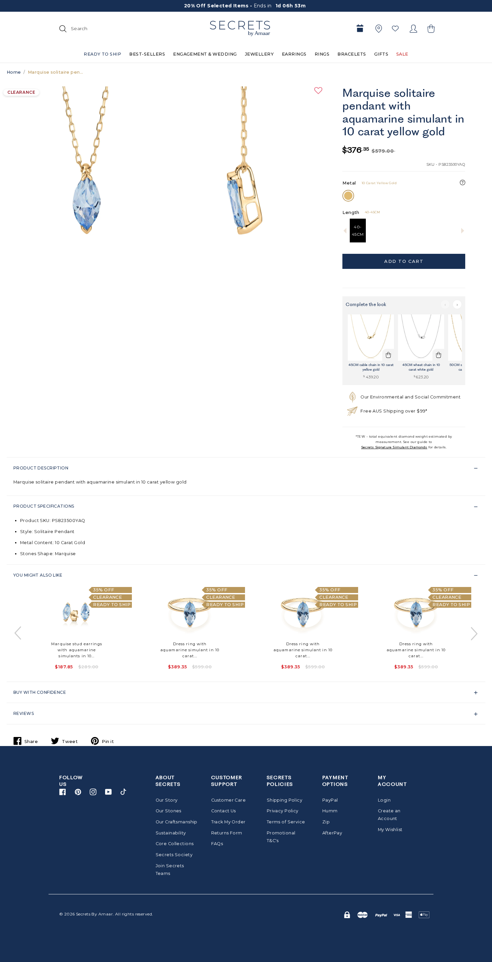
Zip (326, 821)
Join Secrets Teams (170, 869)
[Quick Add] (388, 355)
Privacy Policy (283, 810)
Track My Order (228, 821)
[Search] (62, 28)
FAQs (217, 843)
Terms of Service (286, 821)
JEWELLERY (259, 54)
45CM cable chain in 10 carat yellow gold (371, 367)
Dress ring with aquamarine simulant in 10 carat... (189, 650)
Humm (330, 810)
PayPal (330, 800)
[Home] (240, 28)
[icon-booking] (360, 28)
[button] (430, 28)
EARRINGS (294, 54)
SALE (402, 54)
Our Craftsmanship (175, 821)
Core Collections (175, 843)
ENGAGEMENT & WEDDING (205, 54)
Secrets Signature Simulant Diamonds (394, 447)
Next (474, 633)
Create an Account (389, 814)
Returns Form (226, 832)
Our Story (167, 800)
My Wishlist (390, 829)
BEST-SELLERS (147, 54)
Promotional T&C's (281, 836)
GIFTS (381, 54)
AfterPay (332, 832)
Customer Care (228, 800)
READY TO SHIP (102, 54)
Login (384, 800)
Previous (18, 633)
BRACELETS (351, 54)
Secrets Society (174, 854)
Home (14, 72)
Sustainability (171, 832)
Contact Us (223, 810)
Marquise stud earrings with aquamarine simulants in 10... (76, 650)
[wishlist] (395, 28)
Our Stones (168, 810)
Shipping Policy (284, 800)
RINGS (322, 54)
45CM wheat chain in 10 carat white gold (421, 367)
